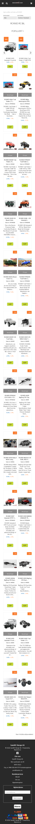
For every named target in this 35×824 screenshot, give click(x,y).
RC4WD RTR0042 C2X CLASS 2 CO (10, 396)
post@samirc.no (17, 770)
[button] (4, 53)
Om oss (17, 779)
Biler (9, 12)
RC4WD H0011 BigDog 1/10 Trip (25, 396)
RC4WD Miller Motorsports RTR (25, 100)
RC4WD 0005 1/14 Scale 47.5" (10, 698)
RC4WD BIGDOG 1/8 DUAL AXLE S (25, 458)
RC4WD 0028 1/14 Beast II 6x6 (10, 219)
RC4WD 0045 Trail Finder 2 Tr (25, 639)
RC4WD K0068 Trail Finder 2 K (10, 161)
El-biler (14, 12)
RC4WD (19, 12)
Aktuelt (17, 777)
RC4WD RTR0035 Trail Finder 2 (25, 278)
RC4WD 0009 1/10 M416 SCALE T (24, 338)
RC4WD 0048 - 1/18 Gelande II (25, 219)
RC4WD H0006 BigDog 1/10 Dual (10, 579)
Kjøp (10, 66)
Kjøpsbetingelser (18, 782)
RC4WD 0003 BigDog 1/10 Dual (24, 579)
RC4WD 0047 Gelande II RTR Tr (10, 517)
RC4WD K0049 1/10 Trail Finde (10, 338)
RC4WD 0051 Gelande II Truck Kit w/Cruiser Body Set (10, 60)
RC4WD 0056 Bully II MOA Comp (10, 458)
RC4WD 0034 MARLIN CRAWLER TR (24, 517)
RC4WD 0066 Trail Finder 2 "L (10, 100)
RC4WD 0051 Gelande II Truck (10, 639)
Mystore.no (17, 750)
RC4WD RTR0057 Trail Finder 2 (24, 161)
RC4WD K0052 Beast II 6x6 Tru (10, 278)
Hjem (4, 12)
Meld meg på (17, 798)
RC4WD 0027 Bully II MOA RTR (25, 698)
